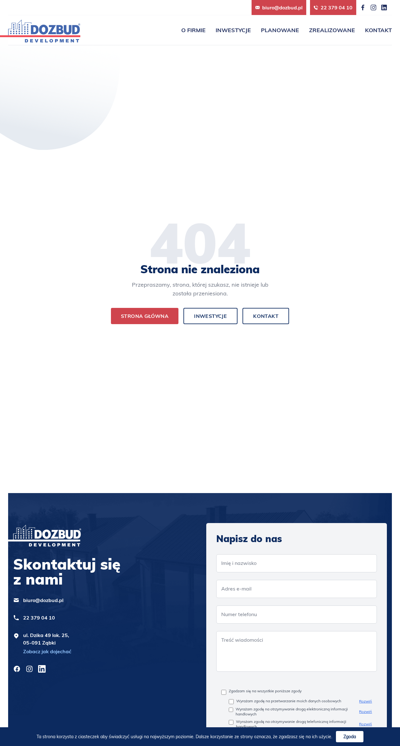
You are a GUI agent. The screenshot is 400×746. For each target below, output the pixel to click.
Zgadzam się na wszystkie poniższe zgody (265, 691)
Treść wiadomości (242, 640)
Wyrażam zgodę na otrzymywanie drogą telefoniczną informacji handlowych (291, 724)
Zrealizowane (332, 30)
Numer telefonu (239, 614)
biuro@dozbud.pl (282, 7)
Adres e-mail (236, 588)
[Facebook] (363, 7)
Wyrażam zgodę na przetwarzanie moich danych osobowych (288, 701)
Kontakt (378, 30)
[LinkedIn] (384, 7)
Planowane (280, 30)
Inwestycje (233, 30)
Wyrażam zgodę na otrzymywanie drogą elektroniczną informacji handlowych (292, 711)
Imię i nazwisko (239, 563)
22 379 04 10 (336, 7)
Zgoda (349, 736)
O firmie (193, 30)
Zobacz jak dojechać (47, 651)
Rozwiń (365, 701)
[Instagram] (373, 7)
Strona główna (144, 316)
